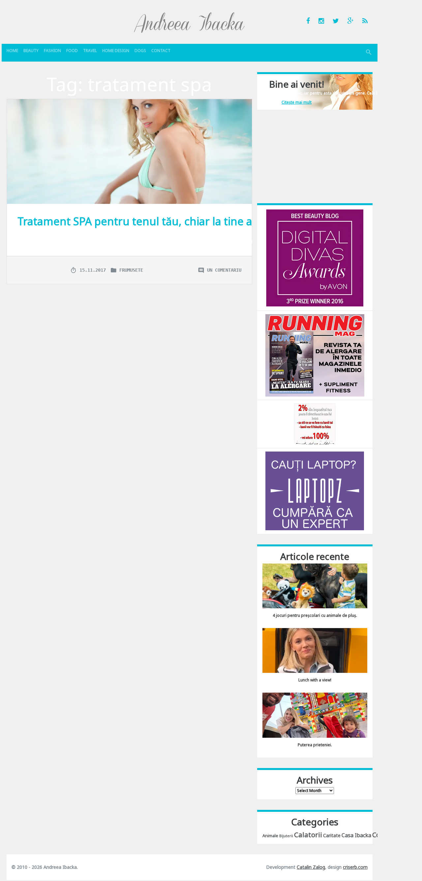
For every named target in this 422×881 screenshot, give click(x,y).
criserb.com (355, 867)
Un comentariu (224, 270)
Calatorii (308, 834)
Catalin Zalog (311, 867)
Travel (90, 50)
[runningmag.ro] (314, 355)
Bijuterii (286, 836)
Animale (270, 836)
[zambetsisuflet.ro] (314, 424)
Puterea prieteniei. (315, 745)
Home (12, 50)
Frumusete (131, 270)
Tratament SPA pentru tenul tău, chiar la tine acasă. (147, 221)
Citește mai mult (297, 102)
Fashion (52, 50)
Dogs (140, 50)
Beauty (31, 50)
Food (72, 50)
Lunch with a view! (314, 680)
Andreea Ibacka (189, 22)
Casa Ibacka (356, 835)
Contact (160, 50)
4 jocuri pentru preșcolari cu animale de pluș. (315, 615)
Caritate (332, 835)
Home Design (115, 50)
